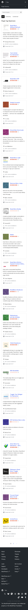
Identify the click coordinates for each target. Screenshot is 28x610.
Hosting (3, 556)
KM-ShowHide (14, 370)
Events (16, 566)
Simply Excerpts (15, 102)
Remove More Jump (16, 183)
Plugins (16, 556)
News (2, 554)
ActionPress (14, 519)
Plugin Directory (5, 6)
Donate (17, 569)
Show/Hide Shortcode (17, 130)
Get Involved (18, 564)
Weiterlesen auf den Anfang (14, 316)
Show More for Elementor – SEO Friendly (15, 444)
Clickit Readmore (15, 343)
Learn (2, 564)
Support (3, 566)
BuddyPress (5, 584)
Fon (6, 590)
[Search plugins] (20, 12)
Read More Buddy (15, 209)
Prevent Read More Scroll (14, 496)
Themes (17, 554)
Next (16, 543)
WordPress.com (6, 576)
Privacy (3, 559)
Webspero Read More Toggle (15, 470)
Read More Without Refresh (15, 26)
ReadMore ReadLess (16, 290)
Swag (17, 571)
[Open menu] (25, 2)
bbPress (4, 581)
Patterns (17, 559)
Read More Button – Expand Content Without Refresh (17, 263)
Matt (3, 578)
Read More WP (14, 78)
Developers (4, 569)
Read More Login (15, 157)
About (3, 551)
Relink (12, 234)
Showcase (17, 551)
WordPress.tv (5, 571)
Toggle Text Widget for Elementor (16, 395)
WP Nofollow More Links (17, 420)
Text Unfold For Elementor (14, 53)
